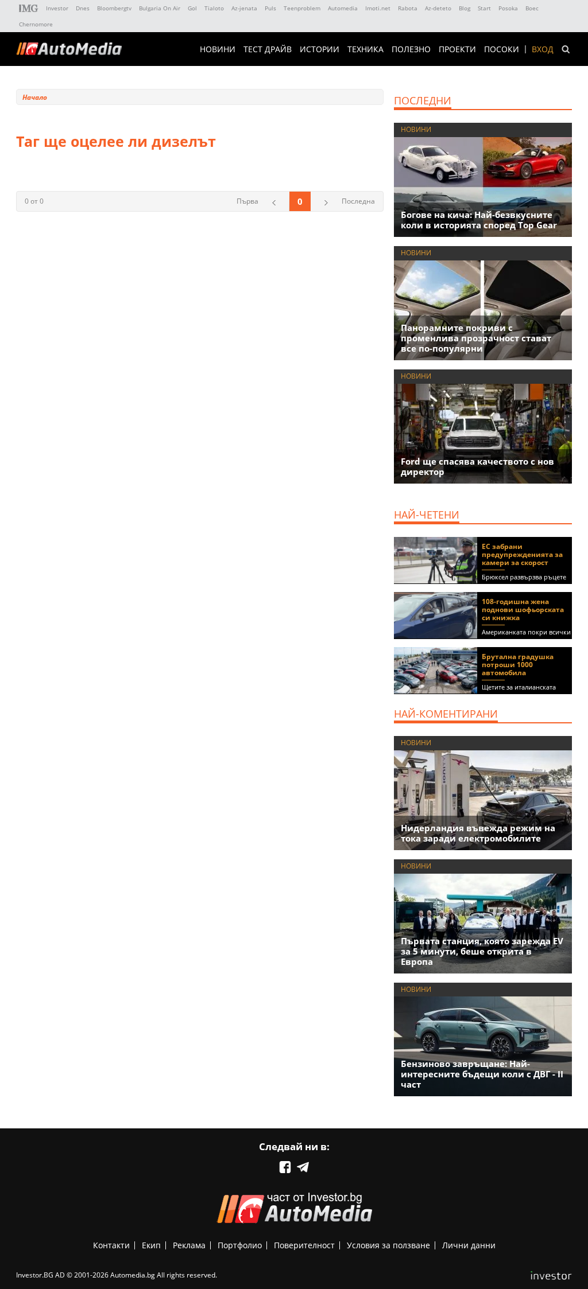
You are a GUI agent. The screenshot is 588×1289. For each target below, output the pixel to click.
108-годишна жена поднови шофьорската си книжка (523, 609)
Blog (464, 8)
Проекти (457, 49)
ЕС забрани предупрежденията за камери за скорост (522, 554)
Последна (358, 201)
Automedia (343, 8)
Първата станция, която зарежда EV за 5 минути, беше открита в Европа (482, 951)
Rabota (407, 8)
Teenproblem (302, 8)
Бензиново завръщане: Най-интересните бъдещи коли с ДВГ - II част (482, 1074)
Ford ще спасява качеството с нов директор (477, 466)
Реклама (189, 1245)
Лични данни (469, 1245)
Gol (192, 8)
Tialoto (214, 8)
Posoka (508, 8)
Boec (532, 8)
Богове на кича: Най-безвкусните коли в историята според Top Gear (479, 220)
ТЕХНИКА (365, 49)
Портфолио (240, 1245)
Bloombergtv (114, 8)
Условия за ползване (388, 1245)
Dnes (83, 8)
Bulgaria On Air (159, 8)
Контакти (111, 1245)
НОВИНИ (217, 49)
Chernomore (36, 24)
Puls (270, 8)
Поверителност (304, 1245)
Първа (247, 201)
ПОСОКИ (501, 49)
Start (484, 8)
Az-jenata (244, 8)
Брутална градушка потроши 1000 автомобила (518, 664)
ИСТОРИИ (319, 49)
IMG (28, 8)
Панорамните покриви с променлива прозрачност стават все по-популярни (476, 338)
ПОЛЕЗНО (411, 49)
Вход (543, 49)
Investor (57, 8)
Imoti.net (377, 8)
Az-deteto (438, 8)
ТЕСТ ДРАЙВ (267, 49)
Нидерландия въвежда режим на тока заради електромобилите (478, 833)
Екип (151, 1245)
